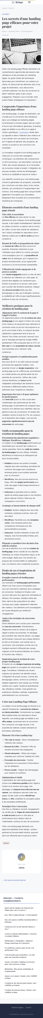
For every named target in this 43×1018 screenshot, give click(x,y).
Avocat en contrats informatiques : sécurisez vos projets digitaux (21, 935)
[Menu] (29, 2)
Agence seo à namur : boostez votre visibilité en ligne (21, 977)
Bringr (17, 2)
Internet (11, 8)
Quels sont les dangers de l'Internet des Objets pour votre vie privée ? (19, 909)
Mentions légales (17, 1007)
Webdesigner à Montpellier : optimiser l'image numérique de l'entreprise (19, 942)
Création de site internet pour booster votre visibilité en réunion (20, 984)
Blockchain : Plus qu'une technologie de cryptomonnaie (19, 970)
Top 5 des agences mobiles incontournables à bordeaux (21, 921)
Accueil (4, 8)
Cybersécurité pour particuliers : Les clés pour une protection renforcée (20, 956)
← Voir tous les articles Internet (14, 880)
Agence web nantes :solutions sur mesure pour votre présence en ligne (20, 963)
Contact (28, 1007)
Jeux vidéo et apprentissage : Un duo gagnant (21, 915)
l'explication (24, 132)
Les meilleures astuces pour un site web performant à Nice (19, 949)
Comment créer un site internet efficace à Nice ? (20, 928)
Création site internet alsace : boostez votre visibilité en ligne (20, 991)
